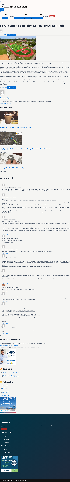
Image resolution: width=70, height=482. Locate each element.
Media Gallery (5, 392)
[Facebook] (0, 4)
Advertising (45, 16)
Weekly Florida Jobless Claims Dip (12, 168)
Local (4, 21)
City (4, 389)
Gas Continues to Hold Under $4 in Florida (11, 376)
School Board (5, 395)
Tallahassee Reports (10, 480)
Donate (5, 449)
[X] (2, 4)
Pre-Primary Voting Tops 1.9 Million (9, 375)
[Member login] (0, 11)
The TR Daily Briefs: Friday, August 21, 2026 (15, 128)
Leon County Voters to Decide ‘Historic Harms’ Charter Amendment (15, 378)
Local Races (11, 16)
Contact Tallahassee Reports (9, 451)
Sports (23, 14)
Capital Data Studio (22, 480)
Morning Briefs (5, 391)
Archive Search (7, 448)
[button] (6, 15)
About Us (38, 14)
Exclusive (1, 21)
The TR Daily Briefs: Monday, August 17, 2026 (11, 374)
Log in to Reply (5, 192)
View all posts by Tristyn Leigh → (6, 103)
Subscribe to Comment (4, 345)
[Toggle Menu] (5, 18)
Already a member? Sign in (14, 345)
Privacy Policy (6, 453)
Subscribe (52, 16)
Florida (4, 388)
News (4, 14)
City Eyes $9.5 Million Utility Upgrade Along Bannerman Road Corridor (25, 149)
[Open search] (2, 9)
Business (17, 14)
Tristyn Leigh (3, 32)
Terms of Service (7, 452)
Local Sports (6, 442)
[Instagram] (3, 4)
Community (30, 14)
